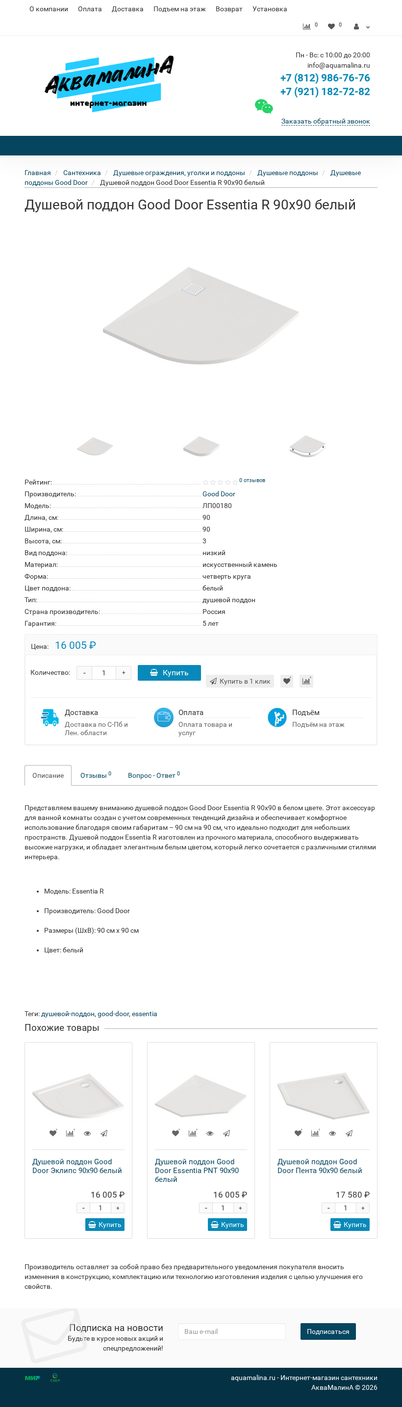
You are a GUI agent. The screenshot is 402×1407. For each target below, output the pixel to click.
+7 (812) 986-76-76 (325, 78)
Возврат (229, 9)
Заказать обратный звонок (325, 121)
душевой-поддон (68, 1014)
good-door (113, 1014)
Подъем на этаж (179, 9)
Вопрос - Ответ (154, 774)
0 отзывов (252, 480)
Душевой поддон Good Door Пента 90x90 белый (319, 1166)
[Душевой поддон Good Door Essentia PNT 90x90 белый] (201, 1096)
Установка (269, 9)
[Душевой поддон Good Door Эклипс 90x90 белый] (78, 1096)
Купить (176, 672)
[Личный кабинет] (362, 26)
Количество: (50, 672)
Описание (48, 775)
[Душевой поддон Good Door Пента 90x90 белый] (323, 1096)
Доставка (128, 9)
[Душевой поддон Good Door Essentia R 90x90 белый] (201, 316)
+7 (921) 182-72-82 (324, 92)
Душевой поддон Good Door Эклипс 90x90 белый (77, 1166)
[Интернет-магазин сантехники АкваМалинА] (109, 83)
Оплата (90, 9)
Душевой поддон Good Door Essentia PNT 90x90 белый (197, 1170)
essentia (144, 1014)
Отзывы (95, 774)
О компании (48, 9)
